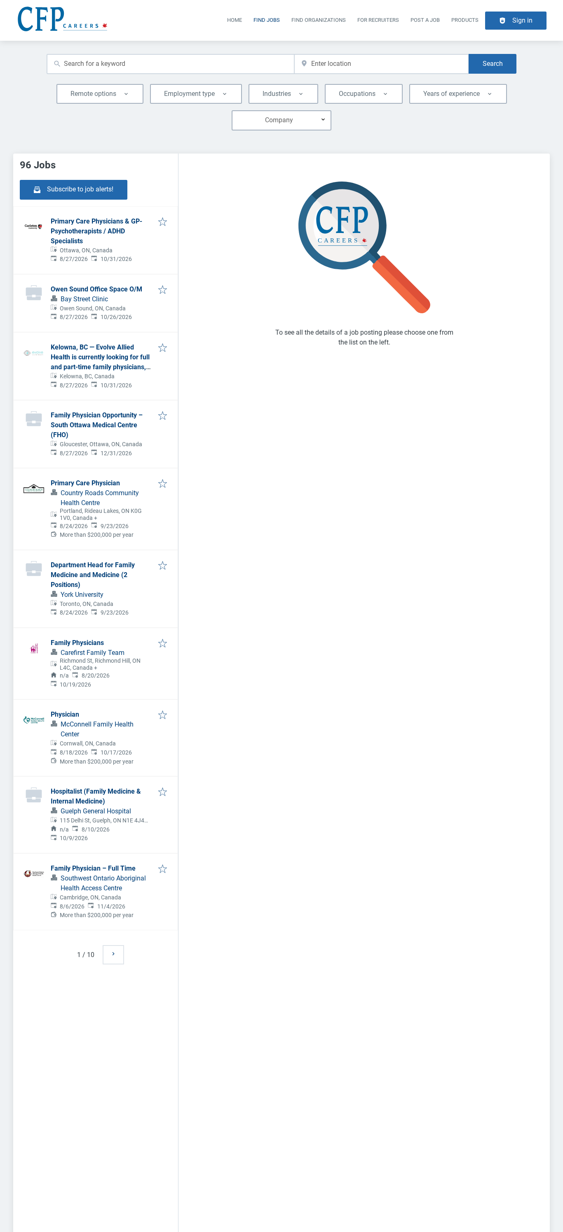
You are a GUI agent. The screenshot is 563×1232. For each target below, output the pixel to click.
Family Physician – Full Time (93, 868)
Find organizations (318, 20)
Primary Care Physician (85, 483)
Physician (65, 714)
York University (82, 595)
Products (465, 20)
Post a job (425, 20)
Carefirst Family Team (92, 653)
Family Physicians (77, 643)
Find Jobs (266, 20)
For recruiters (378, 20)
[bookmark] (162, 222)
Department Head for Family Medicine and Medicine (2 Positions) (93, 575)
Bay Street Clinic (84, 299)
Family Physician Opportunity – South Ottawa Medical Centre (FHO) (97, 425)
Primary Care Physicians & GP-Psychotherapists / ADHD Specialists (96, 231)
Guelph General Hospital (96, 811)
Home (234, 20)
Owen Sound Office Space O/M (96, 289)
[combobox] (170, 64)
